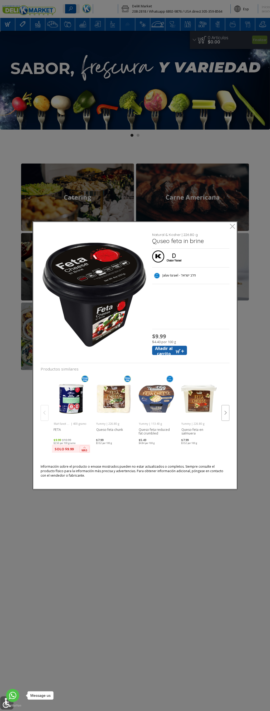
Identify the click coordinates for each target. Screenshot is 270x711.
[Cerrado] (232, 227)
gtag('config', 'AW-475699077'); (135, 18)
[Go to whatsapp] (12, 695)
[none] (71, 415)
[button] (94, 295)
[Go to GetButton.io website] (12, 705)
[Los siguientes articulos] (225, 413)
